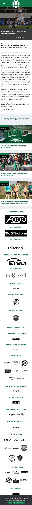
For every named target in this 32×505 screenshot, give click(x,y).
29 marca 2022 (4, 128)
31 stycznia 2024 (4, 184)
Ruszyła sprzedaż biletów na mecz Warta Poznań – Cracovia (14, 174)
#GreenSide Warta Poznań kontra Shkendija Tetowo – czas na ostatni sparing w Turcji (14, 202)
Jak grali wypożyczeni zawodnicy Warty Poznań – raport (13, 146)
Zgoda (10, 502)
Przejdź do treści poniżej (20, 37)
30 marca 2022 (4, 156)
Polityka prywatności (19, 502)
